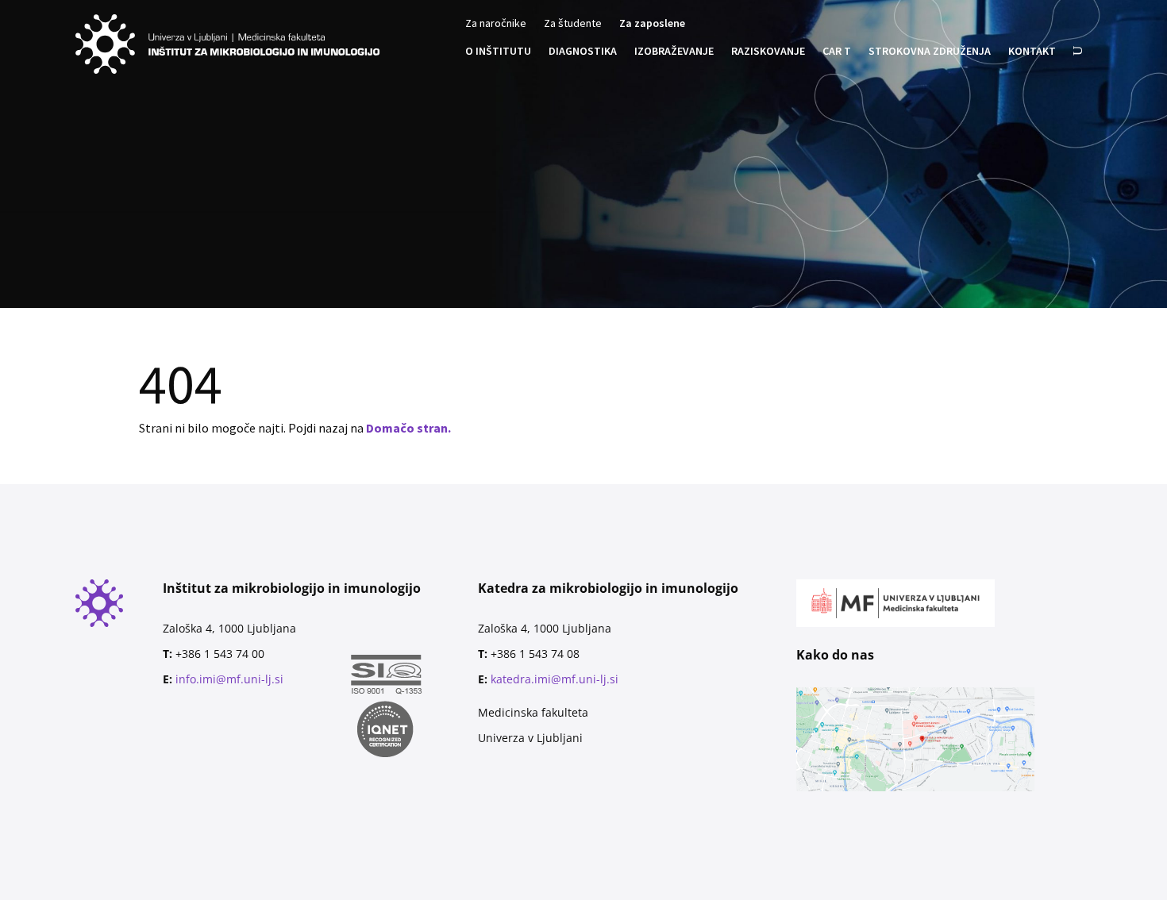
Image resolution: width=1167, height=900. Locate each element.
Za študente (573, 23)
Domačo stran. (408, 428)
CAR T (836, 51)
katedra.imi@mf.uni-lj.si (554, 679)
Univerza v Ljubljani (530, 737)
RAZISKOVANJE (768, 51)
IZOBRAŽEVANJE (674, 51)
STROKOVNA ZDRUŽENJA (930, 51)
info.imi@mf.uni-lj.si (229, 679)
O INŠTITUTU (498, 51)
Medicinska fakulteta (533, 712)
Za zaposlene (652, 23)
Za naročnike (495, 23)
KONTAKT (1032, 51)
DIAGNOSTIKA (583, 51)
